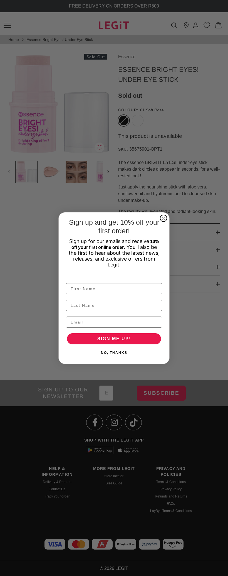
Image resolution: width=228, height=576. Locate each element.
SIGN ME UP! (114, 338)
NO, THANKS (114, 353)
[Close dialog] (163, 218)
